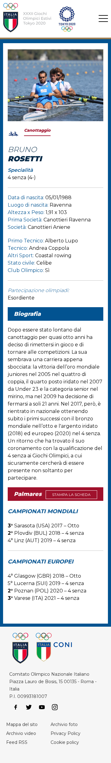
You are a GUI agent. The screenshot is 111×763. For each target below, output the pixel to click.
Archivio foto (64, 724)
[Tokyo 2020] (46, 19)
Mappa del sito (22, 724)
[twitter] (29, 707)
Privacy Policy (65, 733)
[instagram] (55, 707)
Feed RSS (16, 742)
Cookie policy (65, 742)
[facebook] (16, 707)
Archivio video (21, 733)
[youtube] (42, 707)
